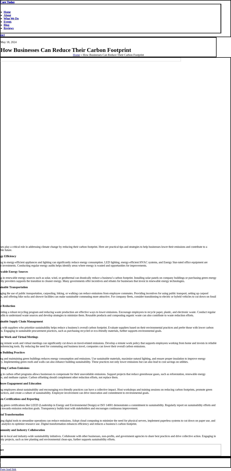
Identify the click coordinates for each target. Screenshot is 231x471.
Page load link (8, 469)
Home (76, 54)
